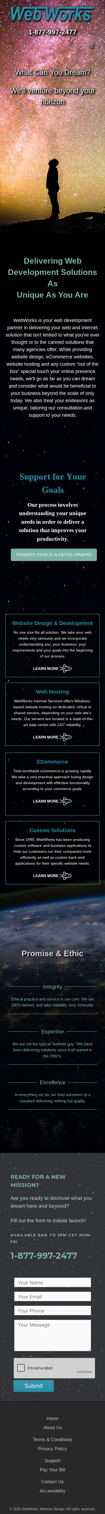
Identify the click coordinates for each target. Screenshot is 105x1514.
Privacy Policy (52, 1448)
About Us (52, 1427)
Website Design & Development (52, 623)
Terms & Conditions (52, 1439)
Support (52, 1460)
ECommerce (52, 762)
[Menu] (52, 45)
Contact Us (52, 1481)
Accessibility (52, 1490)
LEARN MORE (52, 667)
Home (52, 1418)
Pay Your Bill (52, 1469)
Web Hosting (52, 692)
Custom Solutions (53, 830)
